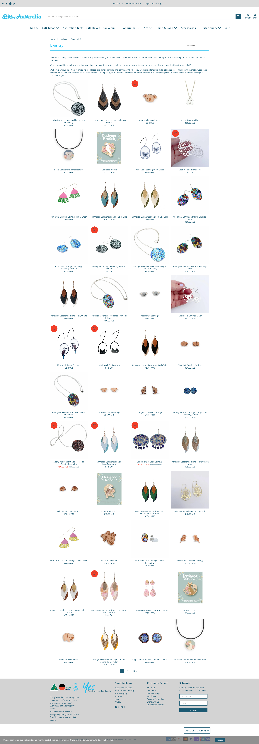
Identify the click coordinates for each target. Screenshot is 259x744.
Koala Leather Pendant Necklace (68, 169)
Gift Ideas (48, 28)
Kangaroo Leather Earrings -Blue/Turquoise (109, 462)
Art (146, 28)
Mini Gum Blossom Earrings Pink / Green (68, 217)
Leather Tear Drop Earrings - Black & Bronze (109, 121)
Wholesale (151, 696)
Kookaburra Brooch (109, 511)
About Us (151, 687)
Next (135, 671)
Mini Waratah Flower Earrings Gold (190, 511)
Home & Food (164, 28)
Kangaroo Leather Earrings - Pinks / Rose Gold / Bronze (109, 611)
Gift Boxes (93, 28)
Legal (117, 699)
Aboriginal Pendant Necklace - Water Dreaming (68, 413)
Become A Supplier (155, 699)
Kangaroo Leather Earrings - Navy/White (69, 315)
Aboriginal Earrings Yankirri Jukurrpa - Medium (109, 267)
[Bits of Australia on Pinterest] (14, 3)
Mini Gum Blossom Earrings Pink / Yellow (68, 560)
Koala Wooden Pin (109, 560)
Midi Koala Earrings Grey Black (150, 169)
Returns (118, 696)
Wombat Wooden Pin (68, 659)
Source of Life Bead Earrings (150, 461)
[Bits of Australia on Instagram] (10, 3)
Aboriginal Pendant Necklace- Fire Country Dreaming (69, 462)
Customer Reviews (155, 704)
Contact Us (117, 3)
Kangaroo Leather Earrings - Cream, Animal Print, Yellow (109, 660)
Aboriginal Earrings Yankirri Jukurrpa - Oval (190, 218)
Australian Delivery (123, 687)
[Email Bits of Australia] (3, 3)
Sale (227, 28)
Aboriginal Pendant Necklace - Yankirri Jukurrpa (109, 316)
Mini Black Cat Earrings (109, 365)
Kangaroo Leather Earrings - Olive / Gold (150, 217)
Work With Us (153, 702)
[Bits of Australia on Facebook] (7, 3)
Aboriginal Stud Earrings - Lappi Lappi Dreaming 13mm (190, 413)
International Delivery (124, 690)
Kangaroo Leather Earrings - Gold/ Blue (109, 217)
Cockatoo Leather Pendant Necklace (190, 659)
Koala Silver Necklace (190, 120)
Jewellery (63, 39)
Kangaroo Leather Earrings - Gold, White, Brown (68, 611)
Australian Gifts (73, 28)
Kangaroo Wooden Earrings (149, 412)
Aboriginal (130, 28)
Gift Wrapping (121, 693)
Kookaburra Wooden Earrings (190, 560)
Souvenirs (109, 28)
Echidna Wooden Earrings (69, 511)
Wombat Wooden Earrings (190, 365)
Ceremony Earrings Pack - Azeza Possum (150, 610)
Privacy (118, 702)
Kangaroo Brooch (190, 610)
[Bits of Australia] (21, 16)
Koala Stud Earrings (150, 315)
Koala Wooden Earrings (109, 412)
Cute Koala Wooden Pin (149, 120)
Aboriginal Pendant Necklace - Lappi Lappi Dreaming (149, 267)
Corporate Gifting (152, 3)
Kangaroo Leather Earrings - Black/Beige (150, 365)
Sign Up (193, 710)
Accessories (188, 28)
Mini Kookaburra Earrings (68, 365)
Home (52, 39)
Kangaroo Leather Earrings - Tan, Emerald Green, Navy (150, 512)
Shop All (34, 28)
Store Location (133, 3)
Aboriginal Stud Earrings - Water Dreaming (149, 561)
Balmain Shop (153, 693)
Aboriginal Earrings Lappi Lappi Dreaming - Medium (69, 267)
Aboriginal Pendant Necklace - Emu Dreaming (69, 121)
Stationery (210, 28)
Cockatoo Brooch (109, 169)
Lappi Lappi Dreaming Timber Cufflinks (149, 659)
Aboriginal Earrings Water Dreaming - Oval (190, 267)
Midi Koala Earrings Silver (190, 315)
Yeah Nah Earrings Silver (190, 169)
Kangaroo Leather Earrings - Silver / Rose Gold (190, 462)
